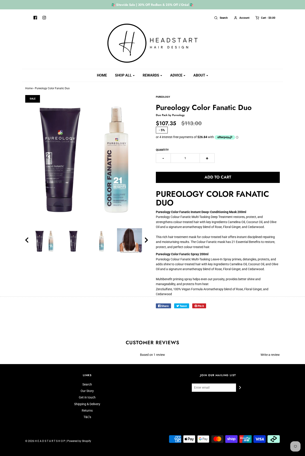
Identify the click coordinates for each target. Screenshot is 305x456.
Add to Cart (218, 177)
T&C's (87, 417)
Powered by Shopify (79, 441)
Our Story (87, 391)
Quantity (162, 149)
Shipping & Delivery (87, 404)
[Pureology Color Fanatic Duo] (45, 240)
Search (87, 384)
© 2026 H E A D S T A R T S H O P (45, 441)
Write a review (270, 355)
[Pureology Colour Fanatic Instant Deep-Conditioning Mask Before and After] (129, 240)
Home (102, 75)
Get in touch (87, 397)
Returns (87, 410)
